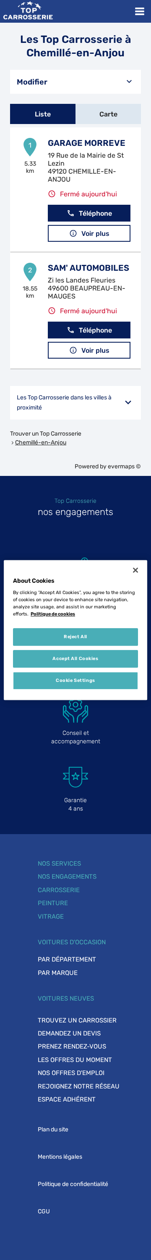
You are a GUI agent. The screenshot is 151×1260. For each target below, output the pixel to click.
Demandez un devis (69, 1033)
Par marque (58, 973)
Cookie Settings (75, 680)
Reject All (75, 637)
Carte (108, 114)
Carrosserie (59, 890)
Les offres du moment (75, 1060)
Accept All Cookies (75, 658)
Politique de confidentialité (73, 1184)
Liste (43, 114)
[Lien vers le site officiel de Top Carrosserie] (28, 11)
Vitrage (51, 916)
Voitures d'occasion (72, 942)
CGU (44, 1211)
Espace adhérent (67, 1099)
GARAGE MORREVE (86, 143)
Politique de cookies (53, 614)
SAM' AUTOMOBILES (88, 268)
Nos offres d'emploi (71, 1073)
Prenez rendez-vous (72, 1046)
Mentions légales (60, 1156)
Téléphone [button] (95, 213)
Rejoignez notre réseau (79, 1086)
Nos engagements (67, 876)
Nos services (59, 863)
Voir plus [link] (95, 234)
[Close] (135, 570)
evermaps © (124, 466)
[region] (75, 630)
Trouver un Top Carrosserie (45, 433)
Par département (67, 959)
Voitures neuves (66, 998)
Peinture (53, 903)
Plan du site (53, 1129)
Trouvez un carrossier (77, 1020)
